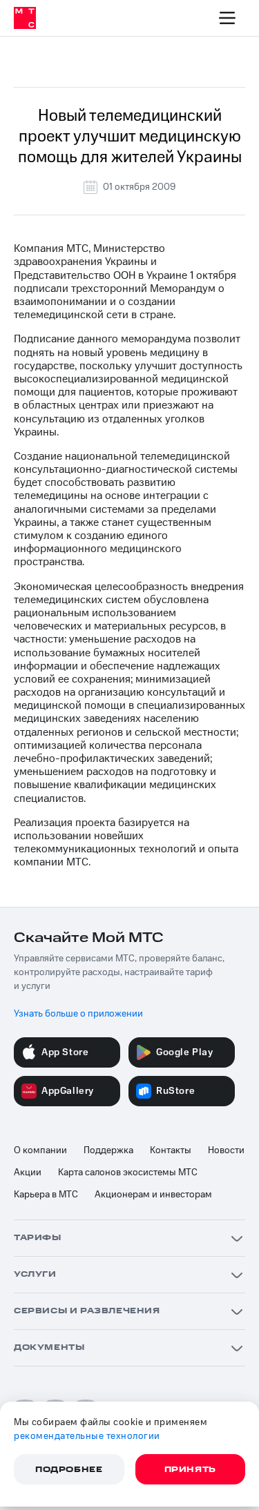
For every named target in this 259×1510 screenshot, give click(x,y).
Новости (226, 1150)
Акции (27, 1172)
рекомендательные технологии (87, 1436)
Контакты (170, 1150)
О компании (40, 1150)
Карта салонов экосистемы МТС (128, 1172)
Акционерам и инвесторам (153, 1195)
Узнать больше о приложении (78, 1014)
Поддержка (108, 1150)
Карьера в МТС (46, 1195)
